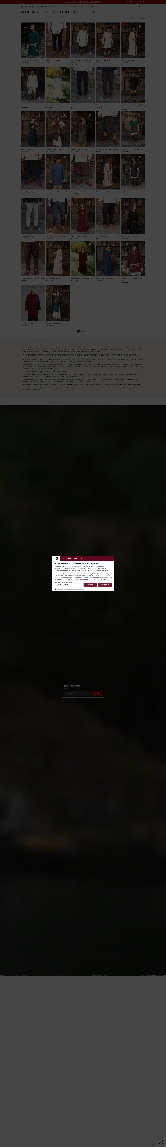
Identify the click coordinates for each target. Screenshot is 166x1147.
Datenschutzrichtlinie (60, 582)
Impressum (69, 582)
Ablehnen (90, 585)
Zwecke (58, 584)
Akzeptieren (105, 585)
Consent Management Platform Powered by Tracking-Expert (70, 589)
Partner (66, 584)
